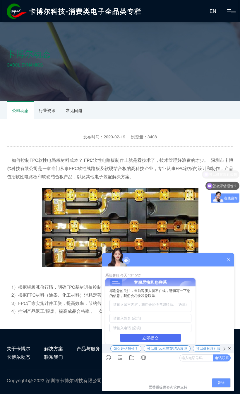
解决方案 (53, 348)
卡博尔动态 (18, 357)
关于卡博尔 (18, 348)
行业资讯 (47, 110)
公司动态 (20, 110)
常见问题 (74, 110)
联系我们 (53, 357)
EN (213, 11)
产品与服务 (88, 348)
